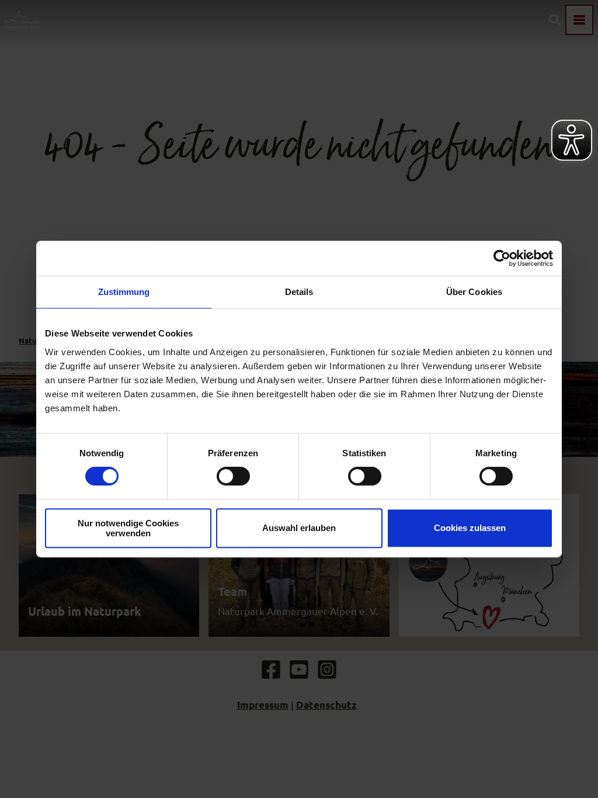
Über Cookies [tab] (474, 292)
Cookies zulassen (470, 528)
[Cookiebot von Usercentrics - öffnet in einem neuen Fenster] (502, 258)
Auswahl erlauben (299, 528)
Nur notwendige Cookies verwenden (128, 528)
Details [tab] (299, 292)
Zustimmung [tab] (124, 292)
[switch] (233, 476)
